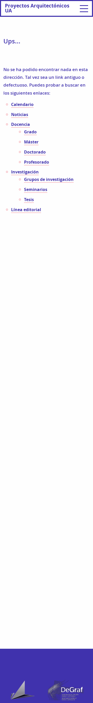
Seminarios (35, 189)
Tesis (29, 199)
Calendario (22, 104)
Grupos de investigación (49, 179)
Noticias (19, 114)
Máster (31, 142)
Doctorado (35, 152)
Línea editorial (26, 209)
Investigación (25, 172)
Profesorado (36, 162)
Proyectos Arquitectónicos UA (37, 8)
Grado (30, 132)
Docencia (20, 124)
